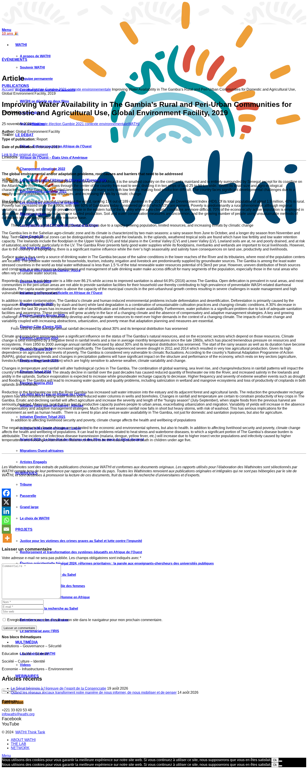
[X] (6, 502)
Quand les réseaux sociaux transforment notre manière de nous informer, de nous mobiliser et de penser (94, 692)
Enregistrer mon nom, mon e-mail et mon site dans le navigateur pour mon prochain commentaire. (84, 620)
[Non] (280, 761)
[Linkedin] (6, 511)
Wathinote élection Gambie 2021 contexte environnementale (63, 89)
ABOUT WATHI (23, 740)
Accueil (8, 89)
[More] (7, 538)
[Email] (6, 529)
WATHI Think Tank (30, 732)
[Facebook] (6, 493)
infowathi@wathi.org (18, 714)
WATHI (133, 124)
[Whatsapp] (6, 520)
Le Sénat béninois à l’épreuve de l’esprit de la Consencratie (58, 688)
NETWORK (20, 748)
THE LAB (18, 744)
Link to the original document (25, 154)
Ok (275, 760)
